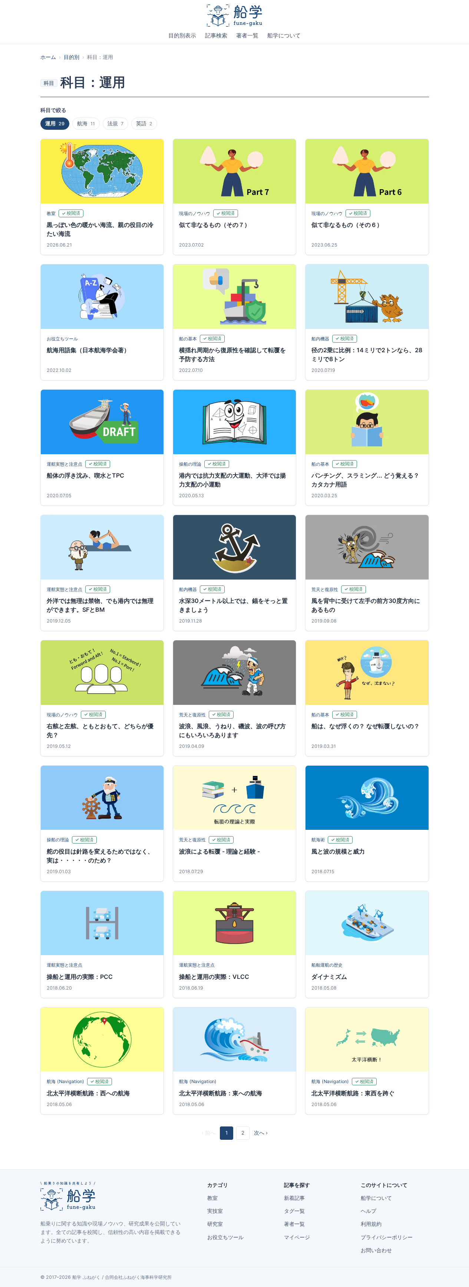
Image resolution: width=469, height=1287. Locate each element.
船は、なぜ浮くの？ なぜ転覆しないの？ (365, 726)
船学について (284, 35)
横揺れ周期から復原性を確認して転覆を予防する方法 (232, 354)
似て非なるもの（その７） (214, 224)
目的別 (71, 57)
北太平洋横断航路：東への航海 (220, 1093)
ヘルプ (368, 1211)
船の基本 (188, 338)
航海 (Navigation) (65, 1081)
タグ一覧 (294, 1211)
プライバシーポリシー (387, 1237)
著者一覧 (247, 35)
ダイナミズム (329, 976)
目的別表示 (182, 35)
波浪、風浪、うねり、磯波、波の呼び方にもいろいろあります (232, 730)
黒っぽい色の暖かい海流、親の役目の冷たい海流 (100, 229)
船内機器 (320, 338)
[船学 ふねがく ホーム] (234, 15)
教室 (51, 213)
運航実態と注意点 (64, 464)
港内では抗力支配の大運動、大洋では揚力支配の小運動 (232, 480)
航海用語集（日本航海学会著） (88, 350)
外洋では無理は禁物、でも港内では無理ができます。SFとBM (100, 605)
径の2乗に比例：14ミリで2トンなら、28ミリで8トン (366, 354)
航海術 (318, 839)
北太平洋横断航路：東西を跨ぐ (352, 1093)
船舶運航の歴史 (327, 965)
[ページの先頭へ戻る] (452, 1273)
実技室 (215, 1211)
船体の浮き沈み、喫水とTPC (85, 475)
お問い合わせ (376, 1250)
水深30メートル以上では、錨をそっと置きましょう (233, 605)
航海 (86, 123)
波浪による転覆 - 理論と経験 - (219, 851)
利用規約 (371, 1224)
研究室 (215, 1224)
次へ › (261, 1133)
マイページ (297, 1237)
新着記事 (294, 1198)
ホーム (48, 57)
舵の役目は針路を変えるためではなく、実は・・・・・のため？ (100, 856)
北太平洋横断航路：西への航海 (88, 1093)
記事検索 (216, 35)
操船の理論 (190, 464)
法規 (115, 123)
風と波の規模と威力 (338, 851)
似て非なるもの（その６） (347, 224)
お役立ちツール (62, 338)
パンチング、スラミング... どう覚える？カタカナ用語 (365, 480)
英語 (144, 123)
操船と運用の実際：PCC (80, 976)
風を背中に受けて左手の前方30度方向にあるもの (365, 605)
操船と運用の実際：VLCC (214, 976)
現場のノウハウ (194, 213)
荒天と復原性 (324, 589)
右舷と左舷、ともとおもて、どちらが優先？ (100, 730)
